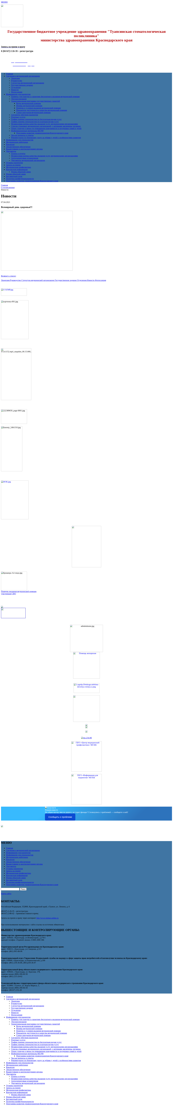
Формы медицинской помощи (29, 106)
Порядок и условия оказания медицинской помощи (38, 108)
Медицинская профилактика (18, 167)
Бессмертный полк (14, 176)
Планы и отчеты (18, 153)
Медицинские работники (17, 142)
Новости (15, 90)
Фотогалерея (16, 92)
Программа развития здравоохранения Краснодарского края (42, 133)
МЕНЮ (4, 2)
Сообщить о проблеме (60, 817)
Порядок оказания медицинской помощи (18, 591)
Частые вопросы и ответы (22, 135)
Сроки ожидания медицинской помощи (33, 112)
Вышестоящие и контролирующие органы (24, 149)
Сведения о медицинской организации (23, 76)
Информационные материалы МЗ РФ (27, 131)
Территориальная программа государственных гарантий (35, 101)
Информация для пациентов (18, 94)
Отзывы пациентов (14, 163)
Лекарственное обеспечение (18, 147)
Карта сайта (6, 893)
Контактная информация (16, 169)
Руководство (16, 81)
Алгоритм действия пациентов (24, 115)
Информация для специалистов (19, 140)
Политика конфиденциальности (20, 179)
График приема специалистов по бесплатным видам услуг (36, 119)
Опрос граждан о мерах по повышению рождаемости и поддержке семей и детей (46, 128)
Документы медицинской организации (28, 160)
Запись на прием (13, 165)
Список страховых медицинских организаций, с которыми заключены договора (46, 126)
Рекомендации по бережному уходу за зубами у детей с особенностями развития (46, 138)
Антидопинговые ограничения (24, 158)
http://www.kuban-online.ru (47, 918)
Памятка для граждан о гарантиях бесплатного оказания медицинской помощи (45, 96)
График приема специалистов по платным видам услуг (35, 122)
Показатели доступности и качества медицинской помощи (41, 110)
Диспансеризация (18, 99)
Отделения (16, 87)
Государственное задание (22, 85)
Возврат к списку (8, 276)
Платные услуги (18, 117)
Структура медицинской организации (27, 83)
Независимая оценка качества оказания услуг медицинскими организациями (44, 124)
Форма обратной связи (21, 172)
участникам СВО (8, 594)
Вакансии (10, 144)
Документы (11, 151)
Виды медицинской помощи (28, 103)
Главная (9, 74)
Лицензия (15, 78)
